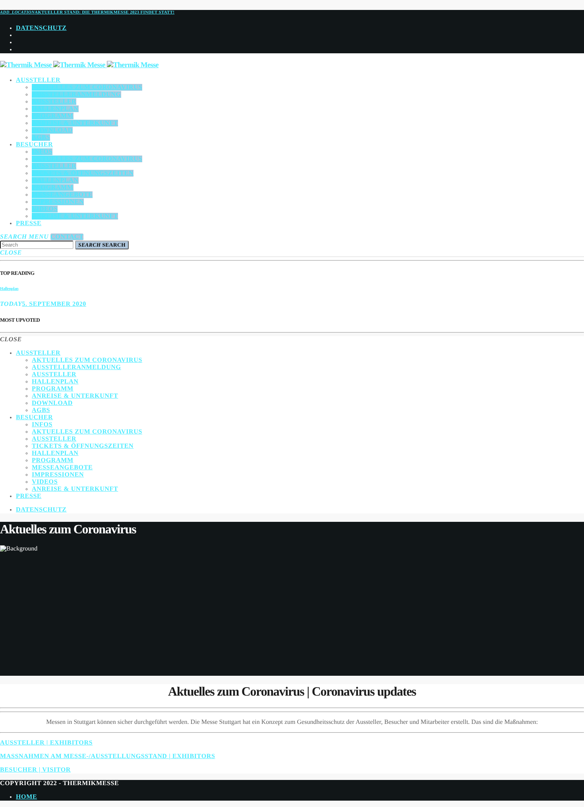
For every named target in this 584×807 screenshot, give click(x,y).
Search (102, 245)
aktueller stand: (87, 12)
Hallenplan (9, 288)
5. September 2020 (54, 304)
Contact (66, 236)
